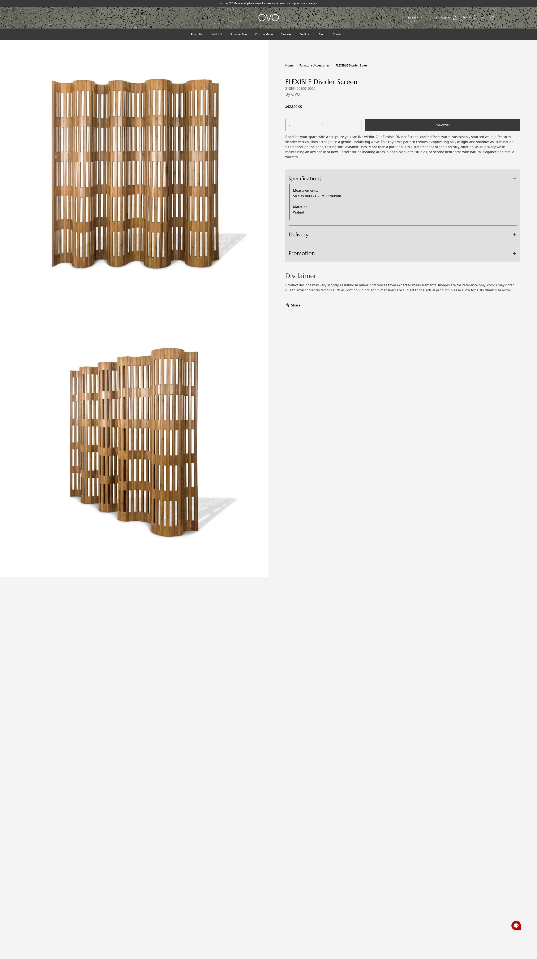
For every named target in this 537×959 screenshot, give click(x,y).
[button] (516, 925)
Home (289, 65)
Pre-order (442, 125)
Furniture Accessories (314, 65)
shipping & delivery (323, 250)
